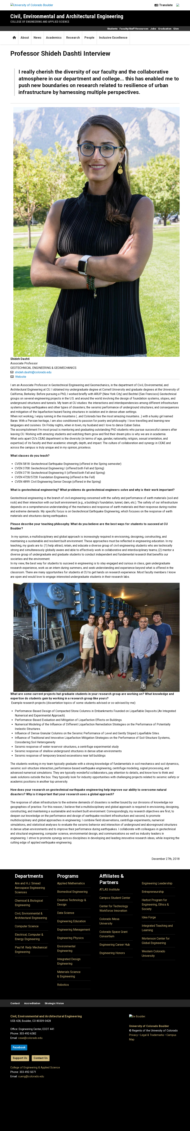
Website (20, 376)
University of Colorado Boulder (149, 1026)
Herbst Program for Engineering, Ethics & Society (155, 904)
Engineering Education (71, 921)
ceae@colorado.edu (30, 1038)
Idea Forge (149, 917)
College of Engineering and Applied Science (39, 21)
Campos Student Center (114, 898)
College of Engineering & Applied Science (35, 1067)
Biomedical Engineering (72, 891)
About (25, 37)
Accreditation (32, 1003)
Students (112, 28)
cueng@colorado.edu (31, 1076)
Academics (54, 37)
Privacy (133, 1035)
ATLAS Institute (109, 889)
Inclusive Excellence (113, 37)
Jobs (153, 28)
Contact (15, 1003)
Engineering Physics (70, 938)
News (37, 37)
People (89, 37)
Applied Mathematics (71, 883)
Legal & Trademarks (152, 1035)
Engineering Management (73, 929)
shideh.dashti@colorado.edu (33, 372)
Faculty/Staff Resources (133, 28)
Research (73, 37)
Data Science (65, 913)
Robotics (63, 985)
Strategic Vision (54, 1003)
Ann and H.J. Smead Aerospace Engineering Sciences (30, 888)
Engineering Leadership (157, 883)
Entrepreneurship (153, 891)
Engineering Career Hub (114, 944)
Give (176, 28)
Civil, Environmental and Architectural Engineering (66, 16)
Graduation (164, 28)
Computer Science (27, 926)
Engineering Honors (112, 953)
